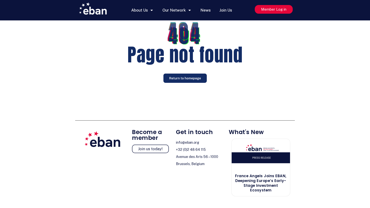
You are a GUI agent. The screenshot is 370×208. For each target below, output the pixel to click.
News (205, 10)
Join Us (225, 10)
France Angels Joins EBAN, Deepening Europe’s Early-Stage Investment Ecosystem (261, 183)
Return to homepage (185, 78)
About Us (139, 10)
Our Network (174, 10)
